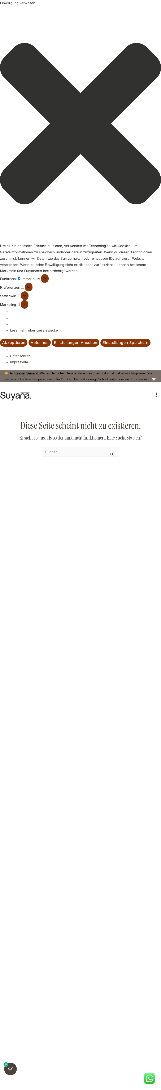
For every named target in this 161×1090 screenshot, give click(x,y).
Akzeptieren (13, 342)
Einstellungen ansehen (75, 342)
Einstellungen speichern (125, 342)
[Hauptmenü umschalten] (156, 394)
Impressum (19, 362)
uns (113, 379)
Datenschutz (20, 356)
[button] (80, 124)
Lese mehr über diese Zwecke (34, 330)
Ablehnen (40, 342)
